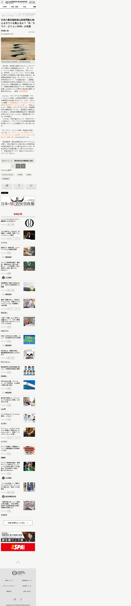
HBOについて (9, 580)
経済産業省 (23, 91)
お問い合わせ (27, 591)
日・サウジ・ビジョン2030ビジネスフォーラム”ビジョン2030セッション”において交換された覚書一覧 (18, 135)
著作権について (27, 586)
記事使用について (27, 580)
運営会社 (9, 591)
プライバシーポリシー (9, 586)
